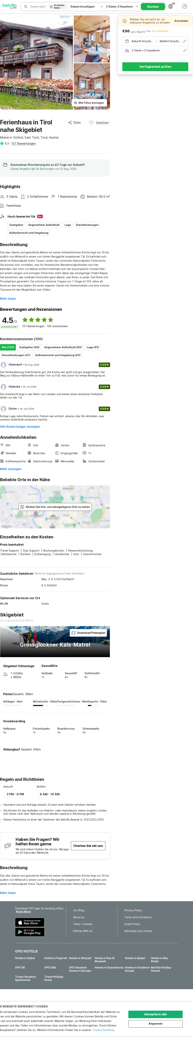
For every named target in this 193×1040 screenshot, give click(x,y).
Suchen (153, 6)
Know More (23, 911)
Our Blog (78, 910)
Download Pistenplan (91, 632)
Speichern (102, 122)
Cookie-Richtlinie (103, 1030)
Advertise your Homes (138, 931)
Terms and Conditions (138, 917)
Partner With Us (83, 931)
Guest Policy (132, 924)
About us (78, 917)
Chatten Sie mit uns (88, 846)
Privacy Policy (133, 910)
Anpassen (155, 1023)
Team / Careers (83, 924)
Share (77, 122)
